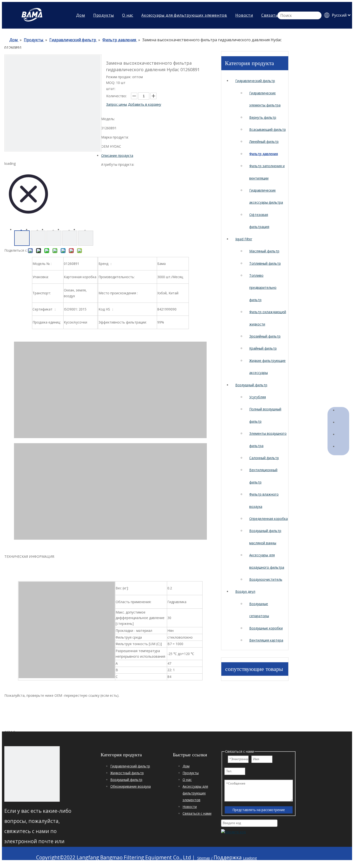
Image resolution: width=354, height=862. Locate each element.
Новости (244, 15)
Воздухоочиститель (265, 579)
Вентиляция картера (266, 640)
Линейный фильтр (264, 141)
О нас (127, 15)
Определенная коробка (268, 518)
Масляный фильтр (264, 251)
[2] (32, 774)
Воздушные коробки (266, 628)
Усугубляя (257, 397)
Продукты (103, 15)
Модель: (108, 119)
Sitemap (203, 858)
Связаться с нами (197, 813)
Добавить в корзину (144, 104)
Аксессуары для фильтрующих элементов (184, 15)
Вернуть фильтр (262, 117)
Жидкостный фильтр (127, 773)
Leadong (250, 858)
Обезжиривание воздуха (130, 786)
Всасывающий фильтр (267, 129)
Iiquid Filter (243, 239)
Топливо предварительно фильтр (262, 287)
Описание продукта (117, 155)
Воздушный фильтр (251, 385)
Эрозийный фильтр (265, 336)
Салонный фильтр (264, 457)
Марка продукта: (115, 137)
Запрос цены (116, 104)
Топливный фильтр (265, 263)
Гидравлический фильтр (255, 80)
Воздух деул (245, 591)
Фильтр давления (263, 154)
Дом (80, 15)
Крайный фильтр (263, 348)
